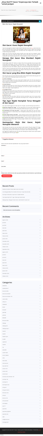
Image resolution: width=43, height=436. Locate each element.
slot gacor (4, 387)
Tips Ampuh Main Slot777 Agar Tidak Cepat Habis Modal (14, 197)
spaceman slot (5, 414)
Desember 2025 (6, 241)
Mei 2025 (4, 260)
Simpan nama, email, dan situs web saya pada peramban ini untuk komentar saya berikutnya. (21, 173)
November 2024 (6, 273)
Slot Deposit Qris (6, 384)
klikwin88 (4, 317)
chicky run (4, 301)
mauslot (4, 331)
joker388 (4, 312)
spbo (4, 416)
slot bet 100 (5, 368)
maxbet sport (5, 336)
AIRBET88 (5, 285)
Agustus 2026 (5, 219)
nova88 (4, 339)
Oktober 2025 (5, 246)
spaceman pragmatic (7, 411)
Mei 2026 (4, 227)
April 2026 (5, 230)
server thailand (5, 355)
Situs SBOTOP (5, 366)
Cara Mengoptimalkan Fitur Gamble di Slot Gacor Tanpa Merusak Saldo (16, 191)
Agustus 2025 (5, 252)
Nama (3, 155)
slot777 (4, 406)
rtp (3, 347)
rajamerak (4, 341)
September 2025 (6, 249)
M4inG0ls (4, 21)
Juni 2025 (4, 257)
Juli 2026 (4, 222)
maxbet (4, 333)
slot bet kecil (5, 374)
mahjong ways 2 (6, 328)
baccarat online (5, 291)
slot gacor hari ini (6, 390)
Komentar (3, 145)
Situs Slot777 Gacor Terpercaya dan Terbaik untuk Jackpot (20, 3)
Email (2, 161)
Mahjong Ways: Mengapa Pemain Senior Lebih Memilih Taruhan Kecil (16, 199)
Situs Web (3, 166)
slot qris (4, 395)
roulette (4, 344)
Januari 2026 (5, 238)
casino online (5, 299)
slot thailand (5, 403)
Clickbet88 (5, 304)
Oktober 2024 (5, 276)
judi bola (4, 315)
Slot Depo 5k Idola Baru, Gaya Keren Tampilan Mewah (13, 194)
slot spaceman (5, 400)
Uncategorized (33, 10)
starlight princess (6, 419)
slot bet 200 (5, 371)
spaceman (5, 408)
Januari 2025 (5, 270)
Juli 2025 (4, 254)
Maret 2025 (5, 265)
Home (27, 10)
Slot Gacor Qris (6, 392)
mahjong (4, 323)
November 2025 (6, 244)
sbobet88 (4, 349)
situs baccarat (5, 363)
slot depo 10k (5, 379)
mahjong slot (5, 325)
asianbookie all (5, 288)
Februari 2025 (5, 268)
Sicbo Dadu (5, 360)
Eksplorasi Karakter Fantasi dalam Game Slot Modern (13, 189)
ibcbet (4, 307)
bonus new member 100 (7, 296)
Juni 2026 (4, 225)
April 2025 (5, 262)
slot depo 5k (5, 382)
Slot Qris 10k (5, 398)
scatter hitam (5, 352)
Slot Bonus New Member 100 (8, 376)
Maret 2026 (5, 233)
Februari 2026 (5, 236)
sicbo (4, 357)
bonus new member (6, 293)
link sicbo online (6, 320)
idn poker (4, 309)
